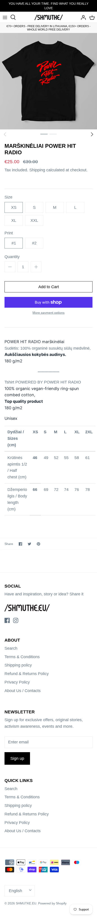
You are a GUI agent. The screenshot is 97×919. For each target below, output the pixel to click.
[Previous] (5, 134)
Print (9, 233)
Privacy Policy (17, 682)
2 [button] (53, 134)
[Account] (82, 17)
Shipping (37, 170)
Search (11, 648)
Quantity (12, 257)
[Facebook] (7, 620)
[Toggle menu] (5, 17)
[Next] (92, 134)
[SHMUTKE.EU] (49, 17)
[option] (48, 81)
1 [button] (43, 134)
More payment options (48, 312)
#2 (34, 243)
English (15, 891)
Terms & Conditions (22, 657)
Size (8, 197)
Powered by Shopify (52, 903)
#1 (14, 243)
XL (13, 220)
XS (13, 207)
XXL (34, 220)
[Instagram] (15, 620)
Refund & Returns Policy (27, 673)
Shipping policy (18, 665)
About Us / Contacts (23, 690)
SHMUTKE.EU (26, 903)
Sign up (17, 758)
